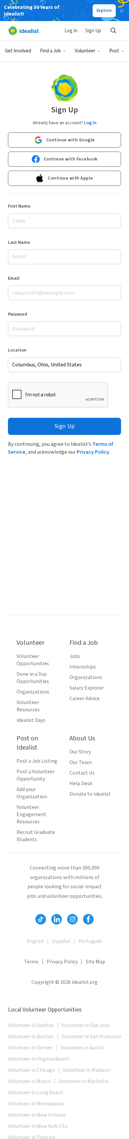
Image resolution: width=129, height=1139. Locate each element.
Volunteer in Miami (29, 1081)
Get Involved (18, 50)
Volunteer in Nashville (83, 1081)
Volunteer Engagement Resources (31, 814)
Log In (70, 30)
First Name (19, 206)
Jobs (74, 656)
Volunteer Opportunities (33, 660)
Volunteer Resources (28, 706)
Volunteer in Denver (30, 1047)
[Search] (113, 30)
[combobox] (64, 365)
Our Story (80, 751)
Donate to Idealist (90, 794)
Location (17, 350)
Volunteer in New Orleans (37, 1115)
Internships (82, 666)
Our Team (80, 762)
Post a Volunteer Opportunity (36, 775)
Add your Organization (32, 793)
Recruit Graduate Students (36, 836)
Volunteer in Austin (82, 1047)
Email (14, 278)
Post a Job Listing (37, 761)
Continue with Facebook (71, 159)
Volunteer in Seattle (31, 1025)
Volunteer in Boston (31, 1036)
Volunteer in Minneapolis (36, 1103)
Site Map (95, 961)
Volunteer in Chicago (31, 1070)
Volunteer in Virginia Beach (38, 1059)
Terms (31, 961)
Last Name (19, 242)
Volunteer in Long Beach (35, 1092)
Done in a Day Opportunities (33, 677)
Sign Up (93, 30)
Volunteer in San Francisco (91, 1036)
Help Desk (80, 783)
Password (17, 314)
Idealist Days (31, 720)
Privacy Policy (93, 452)
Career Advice (84, 698)
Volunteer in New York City (37, 1126)
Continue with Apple (70, 178)
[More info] (64, 364)
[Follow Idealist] (40, 919)
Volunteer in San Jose (86, 1025)
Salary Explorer (86, 688)
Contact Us (82, 773)
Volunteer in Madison (86, 1070)
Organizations (33, 692)
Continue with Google (70, 140)
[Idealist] (23, 30)
